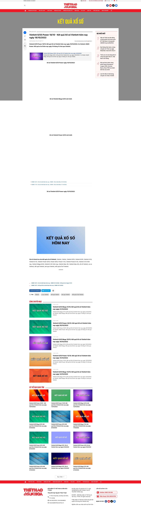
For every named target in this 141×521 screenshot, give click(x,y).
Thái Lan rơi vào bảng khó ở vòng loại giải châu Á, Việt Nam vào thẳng (108, 56)
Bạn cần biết (105, 10)
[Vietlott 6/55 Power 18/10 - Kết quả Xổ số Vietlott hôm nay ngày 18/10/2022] (38, 395)
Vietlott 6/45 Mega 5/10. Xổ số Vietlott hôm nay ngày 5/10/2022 (60, 446)
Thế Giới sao (96, 10)
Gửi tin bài (108, 0)
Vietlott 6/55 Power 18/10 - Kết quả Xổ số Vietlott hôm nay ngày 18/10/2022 (38, 404)
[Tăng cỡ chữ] (25, 43)
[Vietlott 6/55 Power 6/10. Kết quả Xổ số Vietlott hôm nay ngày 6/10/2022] (38, 438)
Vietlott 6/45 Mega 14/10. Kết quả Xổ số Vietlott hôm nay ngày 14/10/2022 (71, 373)
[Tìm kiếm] (25, 5)
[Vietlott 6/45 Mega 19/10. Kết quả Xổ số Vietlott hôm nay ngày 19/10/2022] (40, 343)
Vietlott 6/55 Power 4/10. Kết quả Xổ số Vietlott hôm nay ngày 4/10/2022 (38, 468)
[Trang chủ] (25, 10)
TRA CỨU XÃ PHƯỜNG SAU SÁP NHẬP (96, 0)
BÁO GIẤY (84, 0)
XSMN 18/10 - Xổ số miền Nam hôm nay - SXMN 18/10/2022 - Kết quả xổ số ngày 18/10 (51, 283)
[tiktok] (113, 5)
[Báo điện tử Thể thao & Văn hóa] (70, 5)
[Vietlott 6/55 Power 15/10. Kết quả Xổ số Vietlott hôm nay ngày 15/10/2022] (40, 359)
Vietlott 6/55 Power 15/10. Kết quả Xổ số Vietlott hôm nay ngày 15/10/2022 (72, 357)
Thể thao (49, 10)
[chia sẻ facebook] (25, 36)
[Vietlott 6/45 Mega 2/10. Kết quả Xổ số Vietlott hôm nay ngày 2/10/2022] (82, 459)
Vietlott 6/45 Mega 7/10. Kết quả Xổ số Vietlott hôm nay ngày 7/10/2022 (82, 425)
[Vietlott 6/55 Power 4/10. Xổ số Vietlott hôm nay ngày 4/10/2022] (82, 438)
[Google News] (83, 41)
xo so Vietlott (44, 294)
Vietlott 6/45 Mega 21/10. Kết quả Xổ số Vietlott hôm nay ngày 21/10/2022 (71, 308)
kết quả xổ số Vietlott (77, 294)
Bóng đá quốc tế (67, 10)
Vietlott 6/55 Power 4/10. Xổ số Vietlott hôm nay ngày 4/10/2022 (82, 446)
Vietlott (37, 294)
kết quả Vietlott (55, 294)
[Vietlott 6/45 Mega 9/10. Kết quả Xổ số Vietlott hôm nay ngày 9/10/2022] (38, 416)
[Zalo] (116, 5)
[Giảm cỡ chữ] (25, 49)
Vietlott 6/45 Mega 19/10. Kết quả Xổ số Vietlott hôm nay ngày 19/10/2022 (62, 53)
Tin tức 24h (42, 10)
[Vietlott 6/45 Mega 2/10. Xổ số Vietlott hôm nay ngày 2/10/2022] (60, 459)
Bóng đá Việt (57, 10)
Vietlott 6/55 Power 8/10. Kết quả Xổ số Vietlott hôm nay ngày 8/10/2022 (60, 425)
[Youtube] (114, 0)
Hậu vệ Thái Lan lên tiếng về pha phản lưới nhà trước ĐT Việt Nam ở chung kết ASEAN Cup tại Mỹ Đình (108, 40)
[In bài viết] (25, 39)
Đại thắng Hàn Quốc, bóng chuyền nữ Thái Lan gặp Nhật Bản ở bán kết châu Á (107, 48)
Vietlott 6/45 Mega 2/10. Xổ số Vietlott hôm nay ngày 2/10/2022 (60, 467)
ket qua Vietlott (66, 294)
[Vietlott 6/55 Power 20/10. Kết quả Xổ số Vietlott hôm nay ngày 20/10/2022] (40, 327)
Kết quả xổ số (70, 20)
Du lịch (83, 10)
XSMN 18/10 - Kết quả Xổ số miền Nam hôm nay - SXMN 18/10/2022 (47, 285)
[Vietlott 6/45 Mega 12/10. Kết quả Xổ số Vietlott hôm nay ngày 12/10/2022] (82, 395)
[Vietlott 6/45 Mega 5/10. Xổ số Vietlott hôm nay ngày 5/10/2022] (60, 438)
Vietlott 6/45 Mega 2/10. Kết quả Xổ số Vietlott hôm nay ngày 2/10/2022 (82, 468)
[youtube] (110, 5)
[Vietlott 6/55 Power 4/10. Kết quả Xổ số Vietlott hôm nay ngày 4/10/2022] (38, 459)
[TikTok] (117, 0)
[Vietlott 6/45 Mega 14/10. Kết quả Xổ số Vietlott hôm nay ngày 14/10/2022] (40, 376)
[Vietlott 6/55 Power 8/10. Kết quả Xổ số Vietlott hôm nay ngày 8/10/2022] (60, 416)
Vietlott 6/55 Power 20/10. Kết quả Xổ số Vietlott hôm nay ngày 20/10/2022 (72, 324)
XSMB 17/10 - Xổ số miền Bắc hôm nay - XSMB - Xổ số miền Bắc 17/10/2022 (49, 184)
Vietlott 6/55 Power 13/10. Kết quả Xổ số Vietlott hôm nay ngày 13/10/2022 (60, 404)
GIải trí (89, 10)
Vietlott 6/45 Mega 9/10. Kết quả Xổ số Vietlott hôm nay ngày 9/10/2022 (38, 425)
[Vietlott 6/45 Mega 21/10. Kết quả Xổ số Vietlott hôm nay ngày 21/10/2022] (40, 311)
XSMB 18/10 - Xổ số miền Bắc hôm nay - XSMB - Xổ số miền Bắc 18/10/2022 (49, 182)
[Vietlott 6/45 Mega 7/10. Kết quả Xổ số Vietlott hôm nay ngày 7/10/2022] (82, 416)
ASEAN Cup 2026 (32, 10)
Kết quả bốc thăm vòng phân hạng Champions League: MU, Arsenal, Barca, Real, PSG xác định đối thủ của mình (107, 66)
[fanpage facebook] (107, 5)
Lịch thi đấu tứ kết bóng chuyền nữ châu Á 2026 (107, 74)
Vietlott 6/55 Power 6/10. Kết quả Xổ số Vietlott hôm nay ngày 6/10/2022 (38, 447)
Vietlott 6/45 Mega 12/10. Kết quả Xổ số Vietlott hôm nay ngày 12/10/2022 (82, 404)
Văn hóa (77, 10)
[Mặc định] (25, 46)
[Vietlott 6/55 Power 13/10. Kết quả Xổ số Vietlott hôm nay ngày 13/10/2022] (60, 395)
